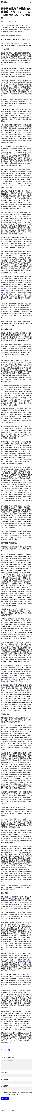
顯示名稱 (4, 1072)
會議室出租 (6, 679)
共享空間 (11, 901)
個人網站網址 (4, 1086)
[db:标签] (7, 1050)
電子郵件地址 (5, 1079)
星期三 (3, 21)
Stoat (12, 1110)
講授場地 (26, 961)
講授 (29, 558)
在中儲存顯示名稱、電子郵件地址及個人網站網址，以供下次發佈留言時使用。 (17, 1093)
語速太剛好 (4, 2)
